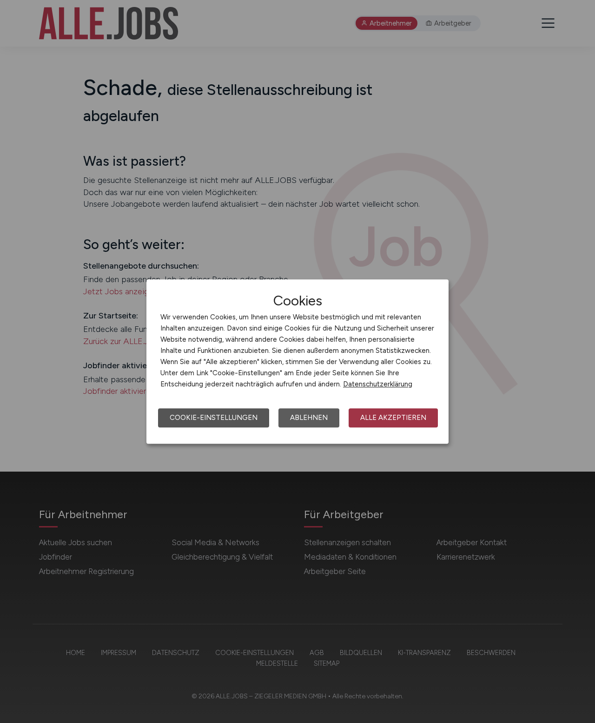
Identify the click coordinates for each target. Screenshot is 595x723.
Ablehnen (309, 417)
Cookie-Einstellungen (214, 417)
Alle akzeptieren (393, 417)
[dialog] (297, 361)
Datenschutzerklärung (377, 384)
